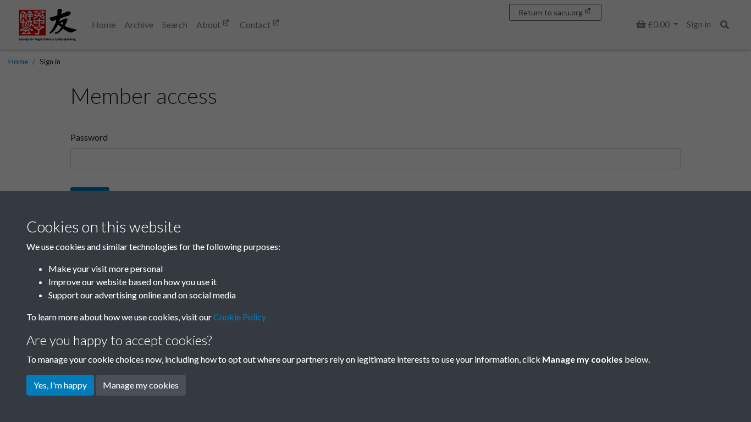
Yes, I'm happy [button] (60, 385)
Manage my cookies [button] (141, 385)
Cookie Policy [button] (239, 317)
